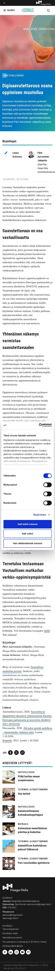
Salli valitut (27, 533)
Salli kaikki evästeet (28, 524)
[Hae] (48, 10)
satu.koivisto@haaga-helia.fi (39, 904)
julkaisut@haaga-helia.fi (12, 915)
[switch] (47, 484)
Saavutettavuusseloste (12, 937)
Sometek (7, 740)
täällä (47, 630)
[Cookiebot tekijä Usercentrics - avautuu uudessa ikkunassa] (39, 425)
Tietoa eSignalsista (10, 929)
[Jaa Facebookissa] (10, 752)
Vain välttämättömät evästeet (27, 543)
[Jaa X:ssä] (16, 752)
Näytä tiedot (39, 514)
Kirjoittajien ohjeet (10, 933)
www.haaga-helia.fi (10, 918)
